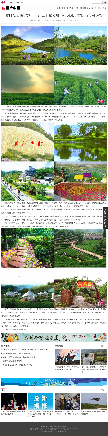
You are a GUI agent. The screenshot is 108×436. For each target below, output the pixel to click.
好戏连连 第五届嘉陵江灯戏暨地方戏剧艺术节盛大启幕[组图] (25, 350)
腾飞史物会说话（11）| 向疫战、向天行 (17, 365)
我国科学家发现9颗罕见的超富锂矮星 (16, 353)
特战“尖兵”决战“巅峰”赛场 (12, 361)
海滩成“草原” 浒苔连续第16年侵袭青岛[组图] (19, 357)
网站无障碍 (105, 219)
